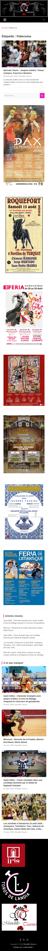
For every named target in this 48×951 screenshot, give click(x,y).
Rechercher (42, 95)
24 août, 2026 (8, 704)
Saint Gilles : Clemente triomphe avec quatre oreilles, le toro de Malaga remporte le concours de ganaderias (22, 699)
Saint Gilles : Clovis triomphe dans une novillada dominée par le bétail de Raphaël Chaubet (22, 783)
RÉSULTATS (8, 818)
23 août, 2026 (8, 832)
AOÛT (6, 690)
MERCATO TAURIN (10, 65)
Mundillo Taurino (25, 76)
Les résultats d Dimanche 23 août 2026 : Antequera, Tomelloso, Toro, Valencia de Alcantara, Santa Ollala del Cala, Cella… (23, 645)
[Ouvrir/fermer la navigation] (5, 19)
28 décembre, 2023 (10, 76)
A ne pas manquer (13, 663)
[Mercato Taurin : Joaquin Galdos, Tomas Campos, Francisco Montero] (24, 53)
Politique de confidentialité (23, 947)
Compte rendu (16, 690)
